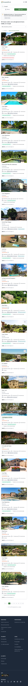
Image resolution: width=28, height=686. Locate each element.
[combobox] (14, 6)
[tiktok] (11, 682)
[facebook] (2, 682)
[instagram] (5, 682)
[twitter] (8, 682)
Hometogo (3, 658)
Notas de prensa (5, 624)
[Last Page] (23, 603)
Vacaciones (4, 641)
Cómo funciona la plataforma (19, 650)
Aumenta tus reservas (20, 622)
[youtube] (14, 682)
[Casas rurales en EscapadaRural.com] (6, 2)
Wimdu (2, 661)
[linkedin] (20, 682)
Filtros (8, 9)
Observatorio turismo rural (6, 628)
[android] (14, 675)
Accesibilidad (18, 647)
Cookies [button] (16, 644)
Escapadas (3, 639)
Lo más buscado (5, 644)
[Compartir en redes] (24, 2)
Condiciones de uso (19, 639)
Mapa (21, 9)
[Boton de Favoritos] (25, 34)
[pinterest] (17, 682)
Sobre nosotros (5, 622)
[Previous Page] (7, 603)
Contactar (3, 631)
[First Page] (5, 603)
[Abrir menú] (26, 2)
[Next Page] (21, 603)
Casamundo (4, 663)
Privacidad (17, 641)
